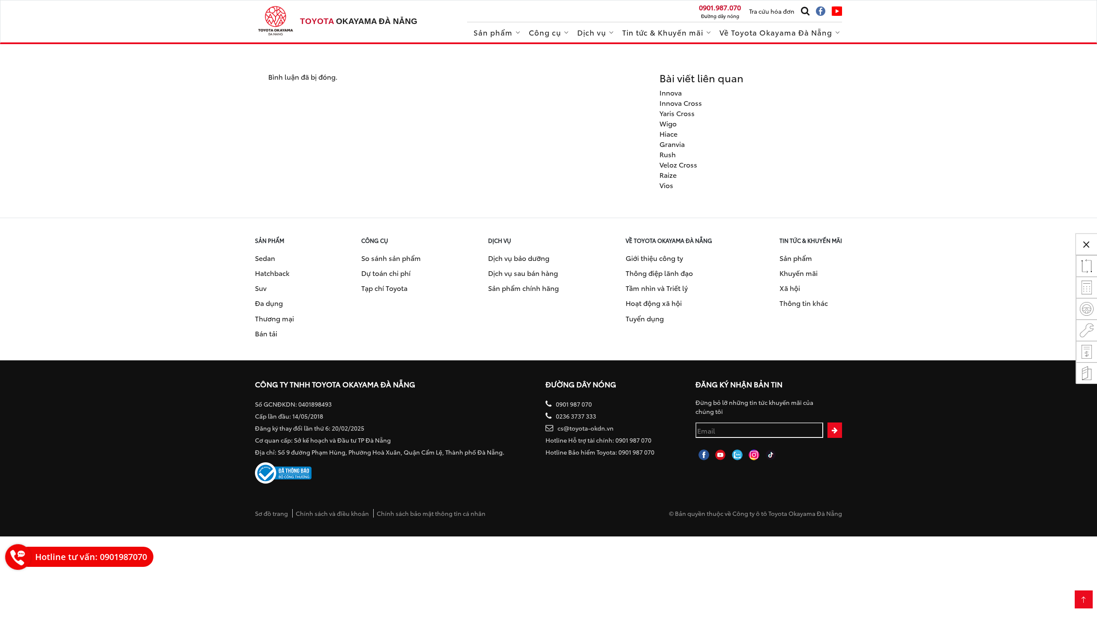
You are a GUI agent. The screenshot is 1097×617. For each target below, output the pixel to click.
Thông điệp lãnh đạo (659, 273)
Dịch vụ (591, 32)
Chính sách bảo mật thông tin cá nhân (431, 513)
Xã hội (789, 288)
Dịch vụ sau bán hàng (523, 273)
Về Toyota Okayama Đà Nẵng (775, 32)
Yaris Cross (677, 113)
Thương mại (274, 318)
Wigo (668, 123)
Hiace (668, 133)
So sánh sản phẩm (391, 258)
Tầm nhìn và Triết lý (657, 288)
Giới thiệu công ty (654, 258)
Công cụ (545, 32)
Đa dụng (269, 303)
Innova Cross (680, 103)
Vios (666, 185)
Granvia (672, 144)
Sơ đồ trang (271, 513)
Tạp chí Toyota (384, 288)
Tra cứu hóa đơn (771, 11)
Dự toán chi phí (386, 273)
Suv (261, 288)
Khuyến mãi (798, 273)
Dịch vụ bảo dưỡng (518, 258)
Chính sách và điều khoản (332, 513)
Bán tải (266, 333)
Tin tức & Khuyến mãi (662, 32)
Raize (668, 175)
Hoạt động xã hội (654, 303)
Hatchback (272, 273)
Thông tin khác (803, 303)
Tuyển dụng (645, 318)
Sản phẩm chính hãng (523, 288)
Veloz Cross (678, 164)
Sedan (265, 258)
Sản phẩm (493, 32)
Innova (670, 92)
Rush (667, 154)
